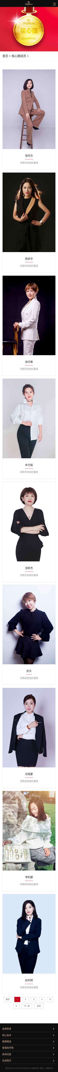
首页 (5, 56)
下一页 (27, 1006)
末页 (39, 1006)
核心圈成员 (19, 56)
